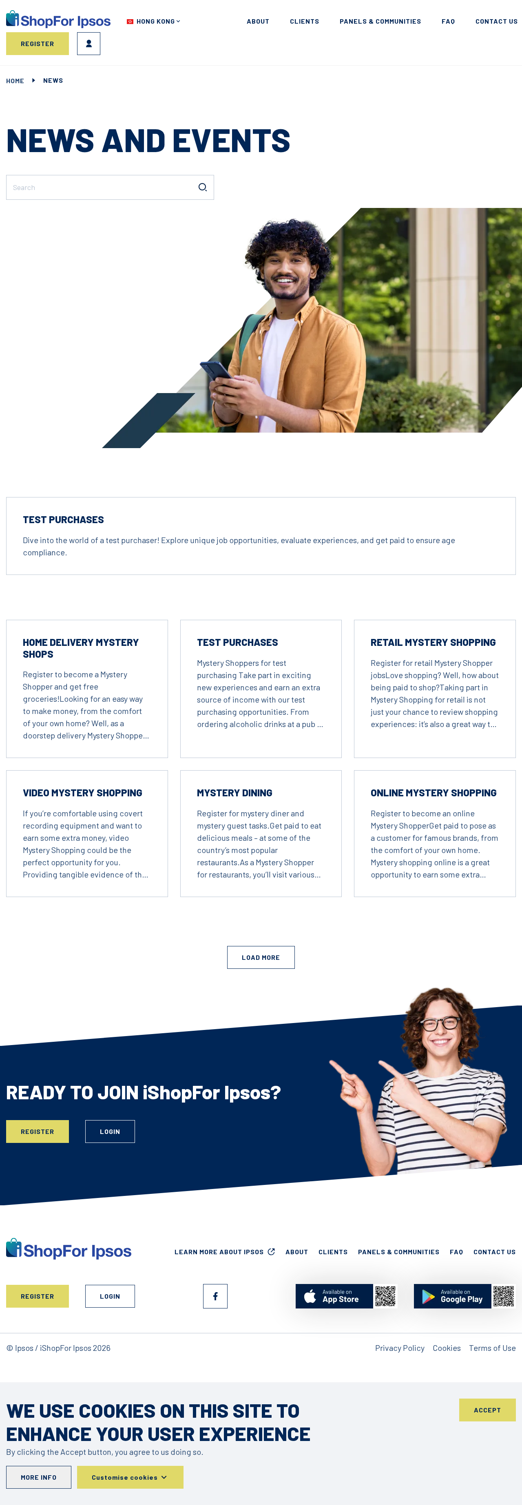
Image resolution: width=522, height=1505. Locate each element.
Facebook (215, 1296)
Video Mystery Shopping (82, 792)
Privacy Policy (400, 1348)
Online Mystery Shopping (434, 792)
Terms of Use (492, 1348)
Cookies (447, 1348)
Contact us (497, 21)
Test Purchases (63, 519)
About (258, 21)
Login (88, 43)
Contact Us (494, 1251)
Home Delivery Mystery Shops (81, 648)
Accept (487, 1410)
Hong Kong (156, 21)
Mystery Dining (234, 792)
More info (39, 1477)
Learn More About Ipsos (219, 1251)
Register (37, 43)
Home (15, 80)
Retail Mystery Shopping (433, 642)
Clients (304, 21)
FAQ (448, 21)
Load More (261, 957)
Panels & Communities (380, 21)
